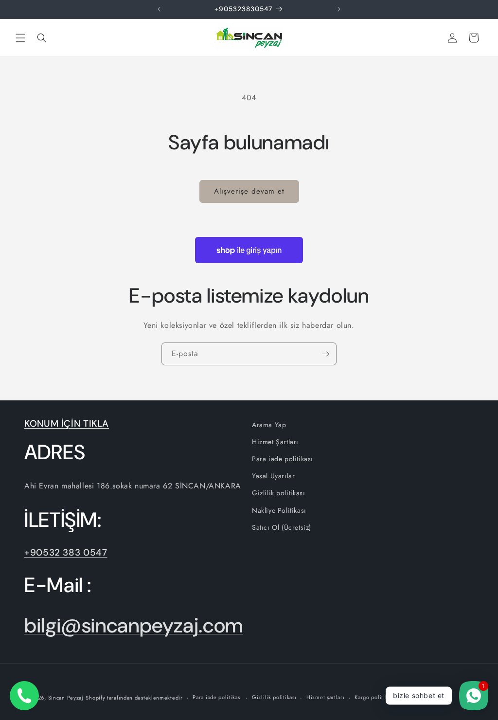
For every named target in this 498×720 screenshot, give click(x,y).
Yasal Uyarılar (273, 476)
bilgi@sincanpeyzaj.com (133, 625)
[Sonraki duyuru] (339, 9)
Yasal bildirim (422, 697)
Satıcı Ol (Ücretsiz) (281, 527)
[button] (20, 38)
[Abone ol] (325, 353)
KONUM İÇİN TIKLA (66, 423)
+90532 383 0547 (65, 552)
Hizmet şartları (325, 697)
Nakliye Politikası (279, 510)
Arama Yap (269, 425)
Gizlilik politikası (278, 493)
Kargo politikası (374, 697)
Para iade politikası (282, 459)
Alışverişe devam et (249, 191)
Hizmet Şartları (275, 442)
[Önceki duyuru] (159, 9)
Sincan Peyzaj (66, 698)
